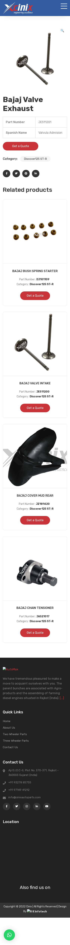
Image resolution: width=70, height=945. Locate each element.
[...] (62, 698)
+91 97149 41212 (18, 790)
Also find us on (35, 887)
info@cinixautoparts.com (24, 797)
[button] (62, 30)
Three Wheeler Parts (16, 740)
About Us (9, 727)
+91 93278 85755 (19, 782)
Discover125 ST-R (35, 159)
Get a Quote (20, 146)
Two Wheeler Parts (15, 734)
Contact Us (10, 747)
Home (6, 721)
